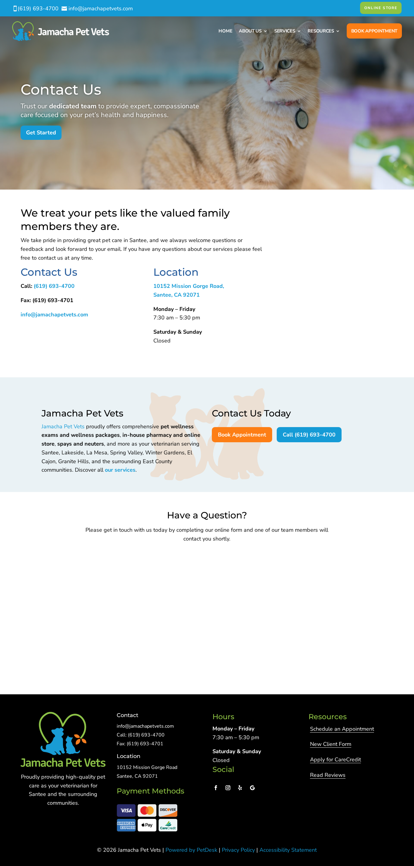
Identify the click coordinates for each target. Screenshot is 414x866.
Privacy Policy (238, 850)
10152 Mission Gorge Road (147, 767)
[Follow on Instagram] (228, 788)
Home (225, 31)
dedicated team (72, 106)
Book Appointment (374, 31)
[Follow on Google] (252, 788)
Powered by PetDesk (191, 850)
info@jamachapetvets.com (54, 314)
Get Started (41, 132)
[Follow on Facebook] (216, 788)
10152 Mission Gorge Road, (188, 286)
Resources (321, 31)
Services (284, 31)
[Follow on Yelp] (240, 788)
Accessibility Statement (288, 850)
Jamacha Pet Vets (63, 426)
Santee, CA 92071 (176, 294)
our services (120, 469)
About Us (250, 31)
